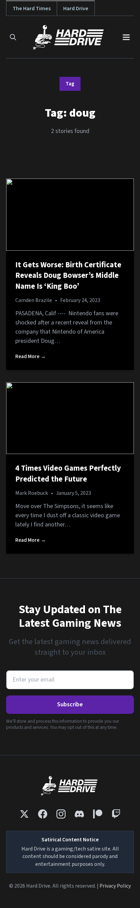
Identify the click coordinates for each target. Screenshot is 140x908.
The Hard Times (32, 8)
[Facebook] (42, 814)
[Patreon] (97, 814)
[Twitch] (116, 814)
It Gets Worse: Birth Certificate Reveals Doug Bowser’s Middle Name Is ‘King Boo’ (68, 275)
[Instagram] (61, 814)
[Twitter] (24, 814)
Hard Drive (75, 8)
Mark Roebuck (31, 493)
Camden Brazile (33, 300)
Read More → (30, 356)
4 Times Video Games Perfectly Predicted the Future (68, 474)
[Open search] (13, 37)
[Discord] (79, 814)
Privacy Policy (115, 886)
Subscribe (70, 704)
